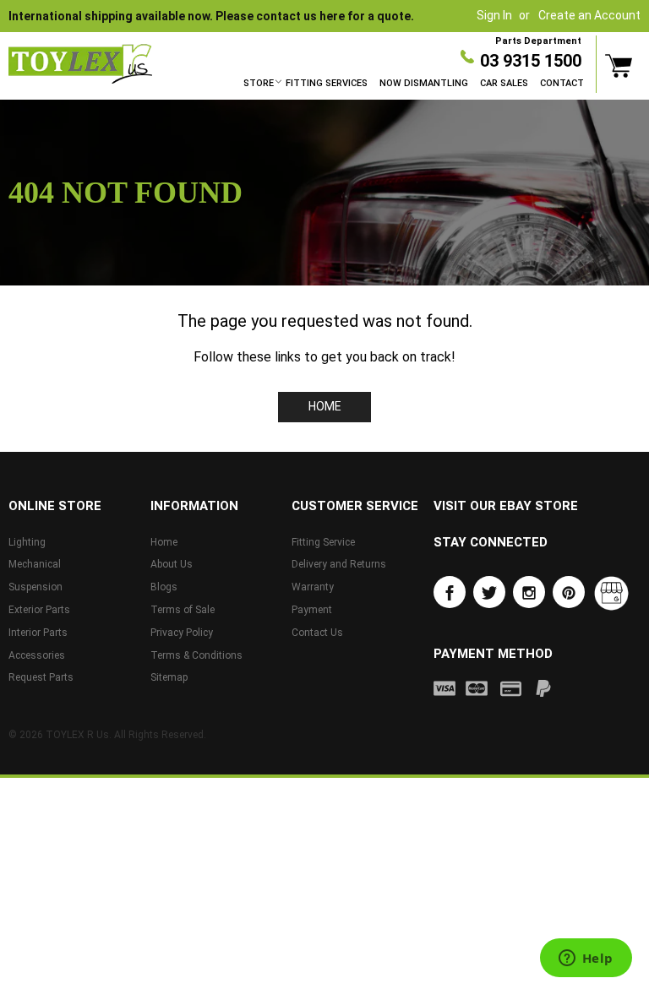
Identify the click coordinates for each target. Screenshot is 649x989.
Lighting (27, 542)
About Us (171, 564)
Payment (312, 610)
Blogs (163, 587)
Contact (562, 83)
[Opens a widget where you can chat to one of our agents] (585, 959)
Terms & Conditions (196, 655)
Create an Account (589, 15)
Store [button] (258, 83)
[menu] (413, 83)
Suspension (35, 587)
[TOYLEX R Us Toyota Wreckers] (80, 64)
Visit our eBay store (506, 506)
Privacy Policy (181, 633)
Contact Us (317, 633)
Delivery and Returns (339, 564)
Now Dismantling (423, 83)
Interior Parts (38, 633)
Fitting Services (327, 83)
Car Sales (504, 83)
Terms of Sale (182, 610)
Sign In (494, 15)
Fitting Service (323, 542)
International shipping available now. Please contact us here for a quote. (211, 16)
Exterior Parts (39, 610)
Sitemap (169, 677)
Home (324, 406)
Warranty (313, 587)
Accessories (36, 655)
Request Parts (41, 677)
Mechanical (34, 564)
